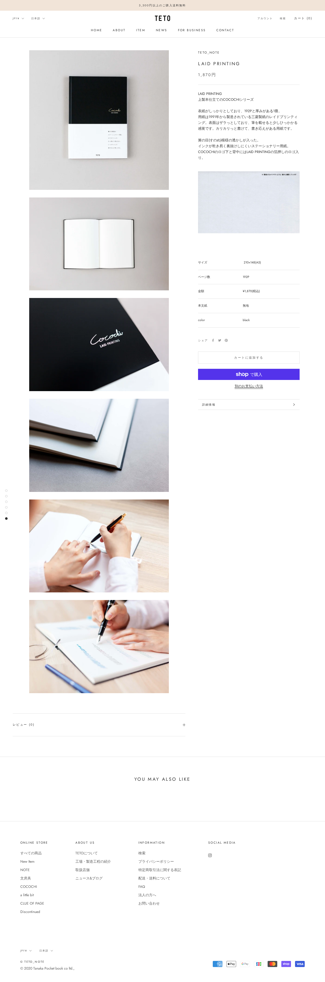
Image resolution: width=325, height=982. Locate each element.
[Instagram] (210, 855)
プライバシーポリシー (156, 861)
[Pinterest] (226, 340)
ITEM (140, 30)
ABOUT (119, 30)
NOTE (25, 869)
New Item (27, 861)
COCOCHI (28, 886)
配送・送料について (154, 878)
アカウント (265, 18)
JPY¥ (16, 18)
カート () (303, 18)
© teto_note (32, 962)
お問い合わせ (149, 903)
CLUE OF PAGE (32, 903)
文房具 (25, 878)
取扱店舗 (82, 869)
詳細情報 (209, 405)
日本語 (35, 18)
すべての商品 (31, 853)
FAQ (141, 886)
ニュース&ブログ (89, 878)
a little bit (27, 894)
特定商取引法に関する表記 (159, 869)
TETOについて (86, 853)
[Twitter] (219, 340)
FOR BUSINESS (192, 30)
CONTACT (225, 30)
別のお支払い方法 (249, 386)
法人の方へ (147, 894)
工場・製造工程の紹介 (93, 861)
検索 (283, 18)
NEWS (161, 30)
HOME (96, 30)
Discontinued (30, 911)
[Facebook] (213, 340)
